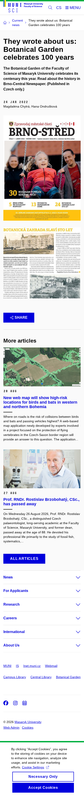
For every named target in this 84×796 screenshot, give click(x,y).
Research (11, 604)
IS (17, 666)
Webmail (51, 666)
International (14, 632)
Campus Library (14, 677)
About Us (11, 645)
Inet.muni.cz (32, 666)
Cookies (27, 727)
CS (58, 8)
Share (21, 317)
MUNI (7, 666)
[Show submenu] (73, 577)
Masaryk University (28, 722)
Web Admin (11, 727)
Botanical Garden (68, 677)
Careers (10, 618)
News (8, 577)
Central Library (41, 677)
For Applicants (15, 591)
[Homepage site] (23, 7)
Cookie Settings (33, 767)
